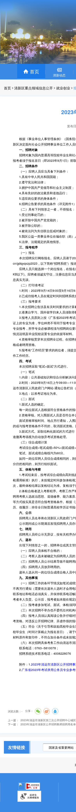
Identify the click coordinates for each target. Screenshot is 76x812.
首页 (7, 87)
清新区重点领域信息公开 (33, 87)
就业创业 (63, 87)
